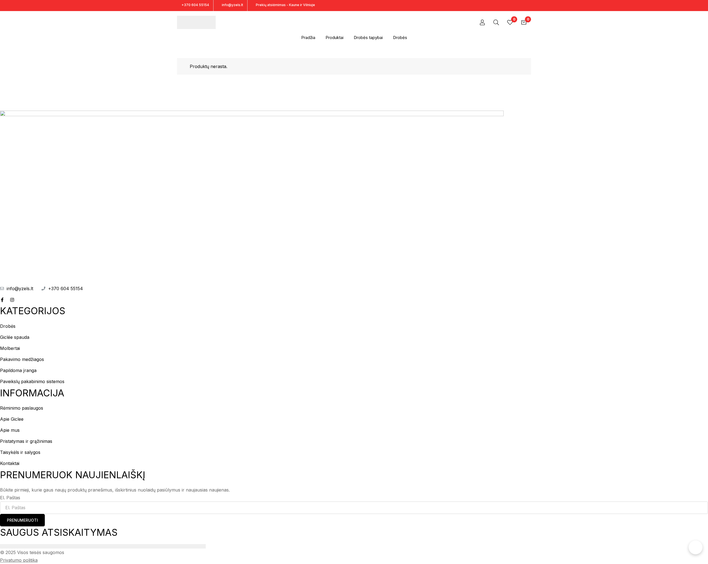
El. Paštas (10, 497)
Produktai (334, 37)
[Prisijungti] (482, 22)
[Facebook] (520, 5)
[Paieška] (496, 22)
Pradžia (308, 37)
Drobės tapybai (368, 37)
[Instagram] (529, 5)
